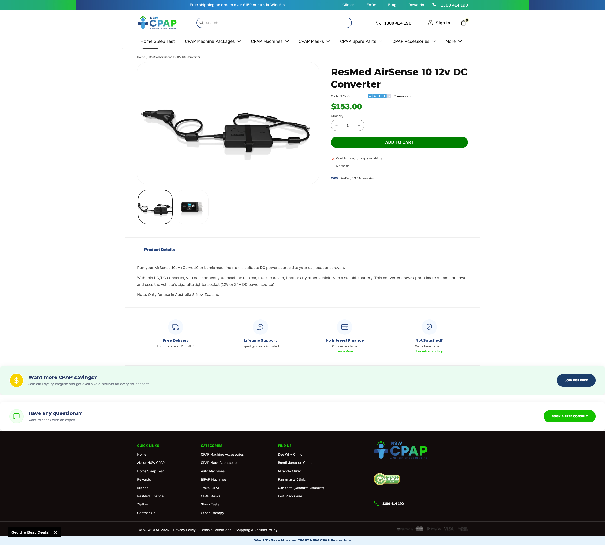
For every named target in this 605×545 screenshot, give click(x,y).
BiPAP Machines (213, 479)
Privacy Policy (184, 530)
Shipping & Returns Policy (256, 530)
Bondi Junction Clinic (295, 463)
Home (141, 57)
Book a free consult (570, 416)
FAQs (371, 4)
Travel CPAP (210, 487)
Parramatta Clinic (292, 479)
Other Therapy (212, 512)
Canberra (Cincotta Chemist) (301, 487)
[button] (302, 540)
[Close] (55, 532)
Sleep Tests (210, 504)
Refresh (342, 166)
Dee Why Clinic (290, 454)
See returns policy (429, 351)
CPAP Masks (210, 496)
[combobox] (274, 23)
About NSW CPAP (151, 463)
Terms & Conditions (215, 530)
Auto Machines (213, 471)
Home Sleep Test (150, 471)
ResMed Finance (150, 496)
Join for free (576, 380)
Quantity (337, 116)
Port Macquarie (290, 496)
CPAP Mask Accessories (219, 463)
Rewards (416, 4)
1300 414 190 (454, 5)
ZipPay (142, 504)
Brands (142, 487)
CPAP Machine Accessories (222, 454)
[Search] (201, 23)
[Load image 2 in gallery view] (192, 207)
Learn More (345, 351)
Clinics (348, 4)
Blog (392, 4)
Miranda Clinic (289, 471)
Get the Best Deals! (30, 532)
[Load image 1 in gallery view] (155, 207)
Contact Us (146, 512)
